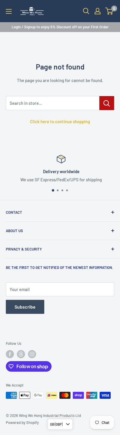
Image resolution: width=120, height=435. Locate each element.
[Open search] (86, 11)
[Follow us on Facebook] (10, 354)
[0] (109, 11)
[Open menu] (9, 11)
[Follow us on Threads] (21, 354)
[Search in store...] (106, 103)
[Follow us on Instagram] (32, 354)
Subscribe (25, 306)
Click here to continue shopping (60, 121)
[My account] (97, 11)
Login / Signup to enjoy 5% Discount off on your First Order (60, 27)
